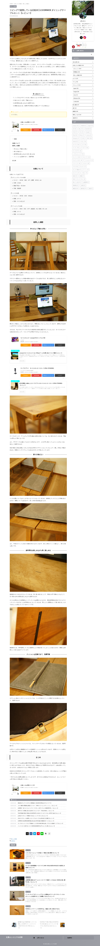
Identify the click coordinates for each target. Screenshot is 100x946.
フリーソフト (76, 163)
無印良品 (84, 188)
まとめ (14, 160)
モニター (83, 166)
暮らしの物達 (14, 838)
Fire (81, 132)
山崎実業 (86, 182)
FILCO (75, 132)
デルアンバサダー (77, 160)
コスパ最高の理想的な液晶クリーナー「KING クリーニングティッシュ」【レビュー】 (37, 805)
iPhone (81, 135)
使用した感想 (16, 145)
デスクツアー (86, 157)
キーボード (84, 147)
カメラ (84, 144)
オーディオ (76, 144)
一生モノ (84, 172)
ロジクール (76, 172)
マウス (75, 166)
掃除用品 (75, 185)
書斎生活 (75, 188)
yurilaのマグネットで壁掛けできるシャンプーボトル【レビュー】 (33, 815)
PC (83, 138)
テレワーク (76, 157)
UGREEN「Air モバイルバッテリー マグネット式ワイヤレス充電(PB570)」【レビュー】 (38, 808)
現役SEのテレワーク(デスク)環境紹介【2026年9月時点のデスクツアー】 (35, 803)
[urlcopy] (49, 833)
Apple (90, 125)
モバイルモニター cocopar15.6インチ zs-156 (33, 338)
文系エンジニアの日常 (14, 937)
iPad (75, 135)
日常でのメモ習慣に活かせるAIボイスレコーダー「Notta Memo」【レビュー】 (36, 810)
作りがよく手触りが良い (20, 149)
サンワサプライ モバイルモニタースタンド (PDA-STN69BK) (37, 368)
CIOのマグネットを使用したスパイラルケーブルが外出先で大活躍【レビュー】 (36, 818)
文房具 (83, 185)
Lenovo (88, 135)
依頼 (75, 176)
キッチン (76, 147)
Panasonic (76, 138)
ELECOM (88, 128)
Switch (75, 141)
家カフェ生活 (77, 182)
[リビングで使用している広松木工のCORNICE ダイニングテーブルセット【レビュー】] (34, 833)
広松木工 (13, 840)
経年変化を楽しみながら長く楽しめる (24, 154)
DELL (81, 128)
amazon (76, 125)
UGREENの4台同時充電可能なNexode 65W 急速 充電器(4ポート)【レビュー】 (36, 820)
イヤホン (83, 141)
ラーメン (86, 169)
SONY (89, 138)
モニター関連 (77, 169)
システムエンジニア (78, 154)
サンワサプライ (77, 150)
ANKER (83, 125)
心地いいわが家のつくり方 (28, 122)
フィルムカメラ (89, 160)
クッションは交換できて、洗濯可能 (24, 156)
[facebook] (31, 833)
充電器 (82, 176)
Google (88, 132)
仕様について (16, 143)
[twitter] (27, 833)
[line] (41, 833)
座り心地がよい (18, 151)
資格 (90, 188)
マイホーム (86, 163)
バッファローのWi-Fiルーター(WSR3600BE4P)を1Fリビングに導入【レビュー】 (36, 826)
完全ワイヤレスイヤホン (79, 179)
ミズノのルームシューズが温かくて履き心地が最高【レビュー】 (42, 853)
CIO (74, 128)
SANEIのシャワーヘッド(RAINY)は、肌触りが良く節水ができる (42, 909)
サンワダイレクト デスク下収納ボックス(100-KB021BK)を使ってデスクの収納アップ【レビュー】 (40, 823)
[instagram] (84, 37)
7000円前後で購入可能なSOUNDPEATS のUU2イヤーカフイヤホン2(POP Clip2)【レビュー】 (39, 813)
